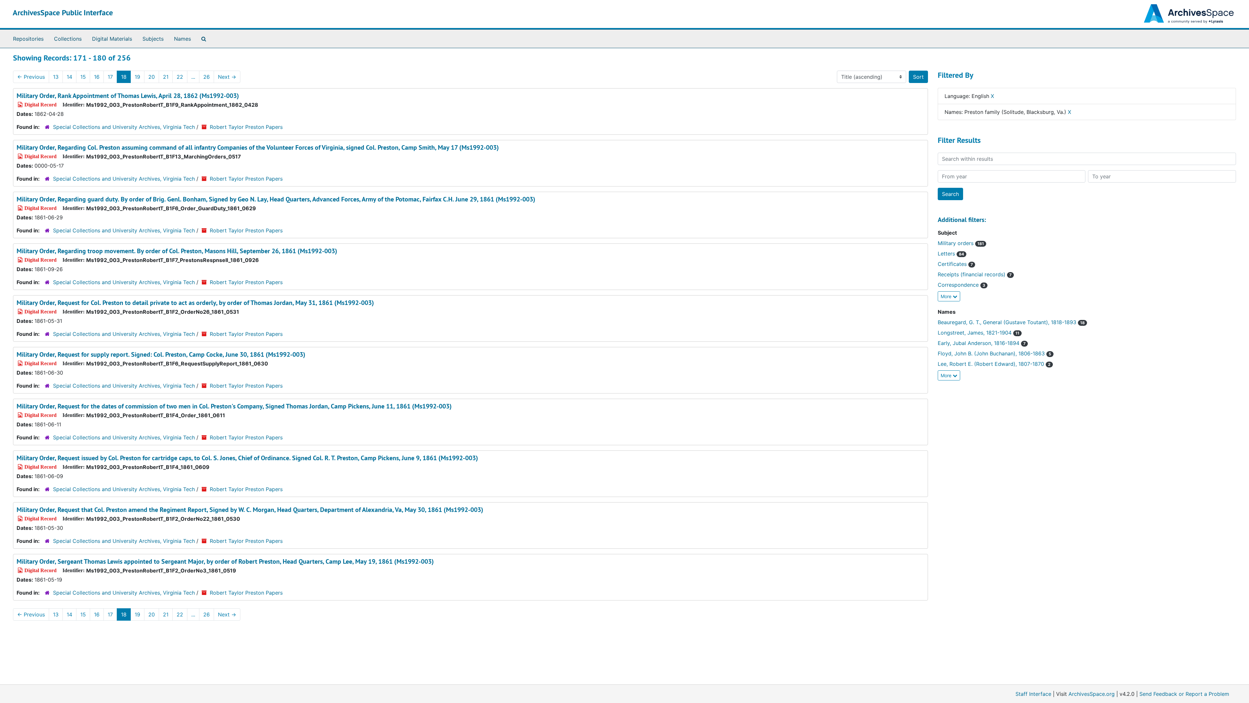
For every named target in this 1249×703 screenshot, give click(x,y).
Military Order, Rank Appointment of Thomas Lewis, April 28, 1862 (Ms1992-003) (128, 95)
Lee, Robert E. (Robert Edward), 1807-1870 (994, 364)
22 (180, 77)
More (947, 296)
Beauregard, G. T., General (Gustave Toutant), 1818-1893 (1011, 322)
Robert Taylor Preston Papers (246, 127)
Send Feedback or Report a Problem (1184, 694)
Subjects (153, 38)
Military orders (961, 243)
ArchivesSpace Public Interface (63, 12)
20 (151, 77)
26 (206, 77)
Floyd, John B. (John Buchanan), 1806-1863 (994, 353)
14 (69, 77)
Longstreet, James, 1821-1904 (978, 332)
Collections (68, 38)
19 (137, 77)
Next (227, 77)
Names (182, 38)
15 (83, 77)
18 (124, 77)
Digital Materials (112, 38)
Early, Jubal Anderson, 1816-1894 (982, 343)
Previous (31, 77)
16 (97, 77)
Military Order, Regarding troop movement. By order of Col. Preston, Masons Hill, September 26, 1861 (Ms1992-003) (177, 251)
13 (56, 77)
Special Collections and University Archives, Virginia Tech (124, 127)
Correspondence (961, 285)
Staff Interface (1033, 694)
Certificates (955, 264)
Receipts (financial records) (975, 274)
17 (110, 77)
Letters (951, 253)
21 (165, 77)
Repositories (28, 38)
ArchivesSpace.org (1091, 694)
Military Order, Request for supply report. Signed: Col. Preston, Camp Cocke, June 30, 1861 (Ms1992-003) (161, 354)
